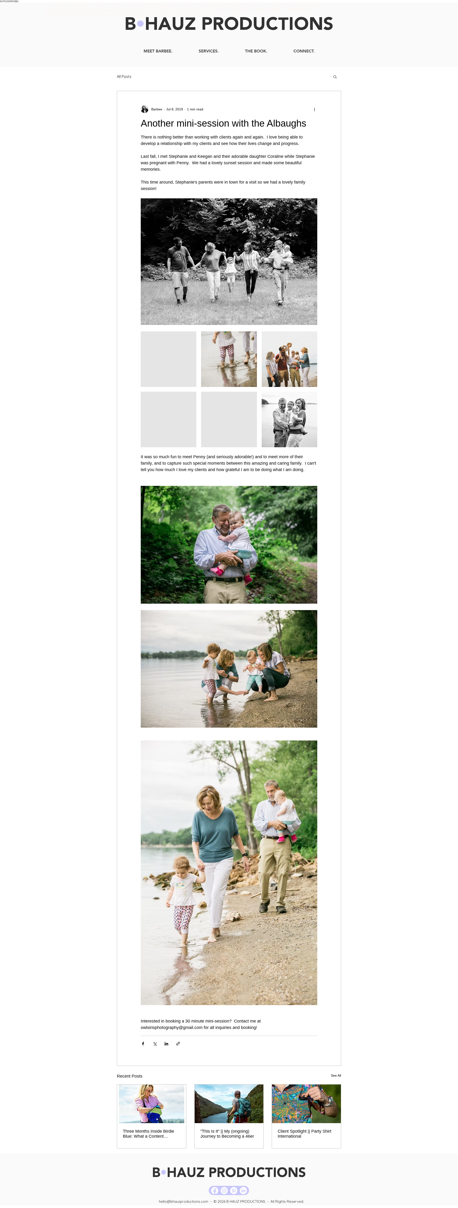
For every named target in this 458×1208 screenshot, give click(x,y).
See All (336, 1075)
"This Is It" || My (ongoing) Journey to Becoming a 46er (227, 1134)
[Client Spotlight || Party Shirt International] (306, 1104)
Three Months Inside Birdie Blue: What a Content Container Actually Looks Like (151, 1134)
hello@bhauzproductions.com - (186, 1201)
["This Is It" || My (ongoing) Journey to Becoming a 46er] (229, 1104)
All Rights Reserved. (287, 1201)
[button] (335, 76)
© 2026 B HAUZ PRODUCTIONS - (242, 1201)
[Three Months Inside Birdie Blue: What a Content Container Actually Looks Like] (151, 1104)
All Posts (124, 76)
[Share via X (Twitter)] (154, 1043)
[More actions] (314, 109)
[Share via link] (178, 1043)
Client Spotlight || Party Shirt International (304, 1134)
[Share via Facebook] (143, 1043)
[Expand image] (168, 359)
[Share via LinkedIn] (166, 1043)
